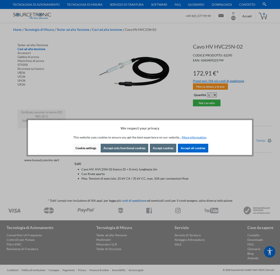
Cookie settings (85, 148)
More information (194, 137)
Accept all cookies (193, 148)
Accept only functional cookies (124, 148)
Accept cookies (163, 148)
